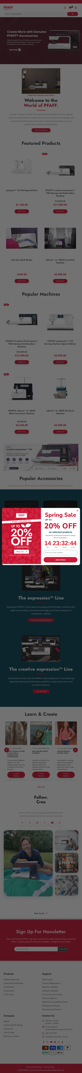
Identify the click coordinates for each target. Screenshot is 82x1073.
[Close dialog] (77, 510)
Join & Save (60, 559)
